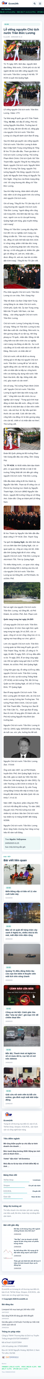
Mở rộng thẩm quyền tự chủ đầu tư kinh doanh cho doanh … (20, 1145)
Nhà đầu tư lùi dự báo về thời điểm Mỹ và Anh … (21, 1165)
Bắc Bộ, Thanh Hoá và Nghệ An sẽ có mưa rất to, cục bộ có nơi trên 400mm (21, 1056)
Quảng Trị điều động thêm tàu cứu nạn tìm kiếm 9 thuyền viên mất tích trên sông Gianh (21, 974)
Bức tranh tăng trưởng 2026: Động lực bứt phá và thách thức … (21, 1152)
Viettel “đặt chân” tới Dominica (16, 1159)
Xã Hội (7, 24)
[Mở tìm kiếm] (34, 3)
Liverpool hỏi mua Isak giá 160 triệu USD (18, 1309)
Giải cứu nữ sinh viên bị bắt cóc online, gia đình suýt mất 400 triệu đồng (22, 1097)
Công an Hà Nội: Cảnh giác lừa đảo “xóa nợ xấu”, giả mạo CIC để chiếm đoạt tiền (22, 1015)
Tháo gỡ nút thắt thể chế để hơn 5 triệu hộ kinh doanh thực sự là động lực (27, 1263)
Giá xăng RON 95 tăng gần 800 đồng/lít (17, 1316)
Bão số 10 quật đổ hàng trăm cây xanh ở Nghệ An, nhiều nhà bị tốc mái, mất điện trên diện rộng (22, 932)
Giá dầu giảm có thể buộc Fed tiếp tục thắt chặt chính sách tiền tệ (20, 1323)
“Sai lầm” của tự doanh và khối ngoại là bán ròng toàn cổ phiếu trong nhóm (26, 1241)
